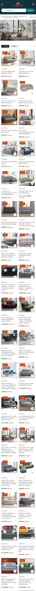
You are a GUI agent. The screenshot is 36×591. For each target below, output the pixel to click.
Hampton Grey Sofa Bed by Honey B (9, 131)
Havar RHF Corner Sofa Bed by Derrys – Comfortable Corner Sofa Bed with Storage (8, 450)
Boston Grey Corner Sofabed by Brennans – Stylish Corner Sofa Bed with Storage (8, 483)
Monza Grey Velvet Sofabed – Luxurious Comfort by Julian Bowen (25, 515)
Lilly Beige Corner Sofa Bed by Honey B (26, 72)
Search (30, 10)
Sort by (13, 46)
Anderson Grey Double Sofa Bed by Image (26, 384)
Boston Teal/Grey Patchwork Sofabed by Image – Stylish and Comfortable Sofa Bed (8, 386)
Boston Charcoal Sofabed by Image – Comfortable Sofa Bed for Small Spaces (8, 353)
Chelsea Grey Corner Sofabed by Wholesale (26, 101)
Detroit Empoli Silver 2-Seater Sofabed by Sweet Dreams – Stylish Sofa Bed (8, 581)
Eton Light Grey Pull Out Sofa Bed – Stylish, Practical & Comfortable (27, 224)
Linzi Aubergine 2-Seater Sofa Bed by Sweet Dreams (7, 319)
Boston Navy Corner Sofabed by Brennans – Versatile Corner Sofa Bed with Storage (26, 483)
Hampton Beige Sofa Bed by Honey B (8, 72)
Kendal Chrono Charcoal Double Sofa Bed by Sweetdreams (9, 547)
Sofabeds (4, 69)
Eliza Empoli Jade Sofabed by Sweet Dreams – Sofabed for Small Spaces (26, 287)
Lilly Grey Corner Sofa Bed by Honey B (8, 101)
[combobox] (18, 10)
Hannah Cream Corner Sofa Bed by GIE (26, 192)
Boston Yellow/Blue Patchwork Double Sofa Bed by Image (26, 352)
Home (3, 22)
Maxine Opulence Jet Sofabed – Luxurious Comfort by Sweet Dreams (8, 287)
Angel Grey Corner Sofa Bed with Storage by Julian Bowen (9, 417)
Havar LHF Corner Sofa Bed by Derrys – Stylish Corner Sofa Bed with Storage (26, 450)
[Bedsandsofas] (18, 4)
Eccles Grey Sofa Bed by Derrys (9, 162)
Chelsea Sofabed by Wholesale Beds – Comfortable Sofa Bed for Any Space (8, 515)
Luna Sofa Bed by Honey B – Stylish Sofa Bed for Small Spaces (27, 417)
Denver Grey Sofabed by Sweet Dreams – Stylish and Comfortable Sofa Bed (27, 548)
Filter (6, 46)
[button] (15, 63)
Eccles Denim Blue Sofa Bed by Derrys (26, 162)
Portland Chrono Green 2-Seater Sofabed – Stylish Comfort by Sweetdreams (26, 581)
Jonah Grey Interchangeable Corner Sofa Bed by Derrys (26, 132)
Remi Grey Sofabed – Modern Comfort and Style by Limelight (8, 255)
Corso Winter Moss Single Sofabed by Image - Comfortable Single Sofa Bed (25, 320)
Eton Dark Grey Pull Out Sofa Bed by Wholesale (9, 223)
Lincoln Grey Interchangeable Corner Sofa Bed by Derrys (9, 192)
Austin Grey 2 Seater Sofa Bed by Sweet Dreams (25, 255)
